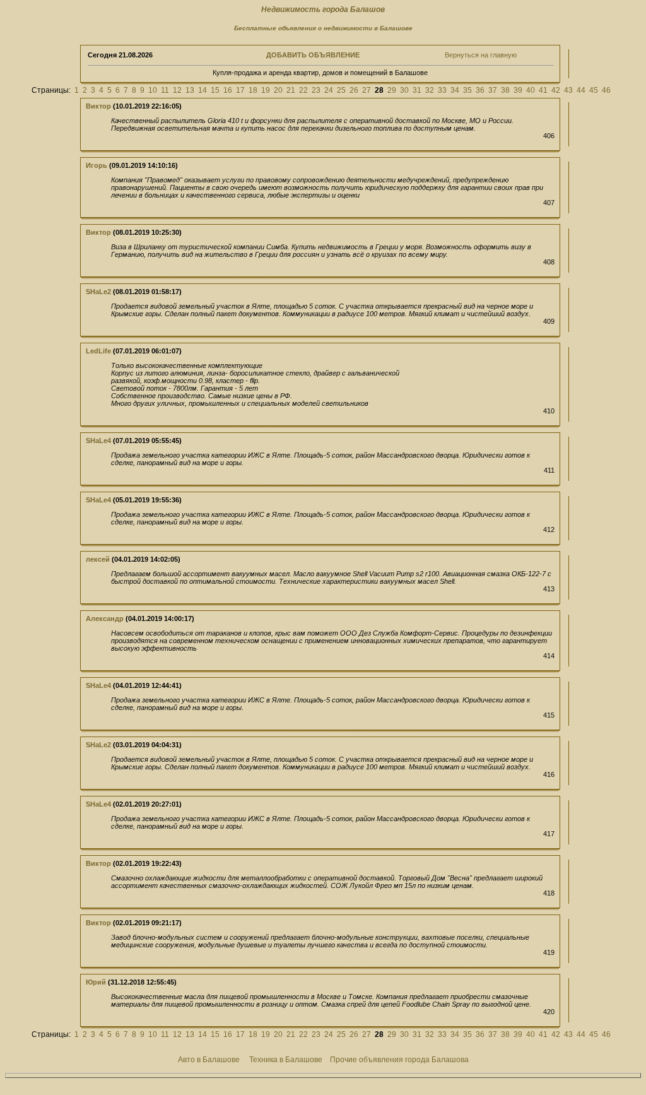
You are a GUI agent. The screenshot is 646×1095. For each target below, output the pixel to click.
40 (530, 90)
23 (316, 90)
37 (492, 90)
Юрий (96, 982)
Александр (105, 618)
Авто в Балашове (209, 1059)
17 (240, 90)
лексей (98, 559)
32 (429, 90)
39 (518, 90)
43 (568, 90)
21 (290, 90)
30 (404, 90)
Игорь (96, 165)
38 (505, 90)
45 (593, 90)
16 (227, 90)
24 (328, 90)
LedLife (98, 351)
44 (581, 90)
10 (152, 90)
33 (442, 90)
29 (391, 90)
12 (177, 90)
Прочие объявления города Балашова (399, 1059)
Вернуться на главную (481, 55)
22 (303, 90)
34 (454, 90)
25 (341, 90)
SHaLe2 (98, 291)
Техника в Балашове (285, 1059)
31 (417, 90)
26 (353, 90)
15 (215, 90)
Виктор (98, 106)
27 (366, 90)
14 (202, 90)
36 (480, 90)
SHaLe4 (98, 440)
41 (543, 90)
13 (189, 90)
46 (606, 90)
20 (278, 90)
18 (253, 90)
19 (265, 90)
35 (467, 90)
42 (555, 90)
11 (165, 90)
